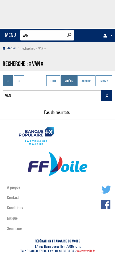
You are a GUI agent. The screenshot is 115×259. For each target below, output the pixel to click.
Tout (53, 81)
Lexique (12, 218)
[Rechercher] (69, 35)
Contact (13, 197)
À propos (13, 187)
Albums (86, 81)
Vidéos (69, 81)
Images (104, 81)
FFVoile (87, 13)
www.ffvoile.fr (85, 251)
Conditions (15, 207)
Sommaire (14, 228)
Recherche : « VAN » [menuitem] (33, 48)
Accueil (11, 48)
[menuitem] (106, 35)
